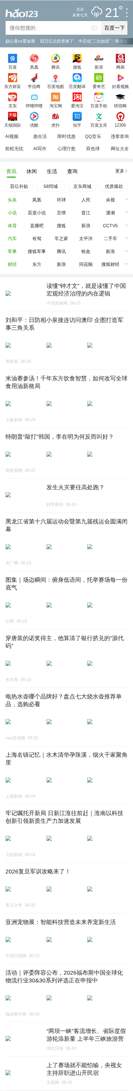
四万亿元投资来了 (57, 41)
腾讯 (55, 67)
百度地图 (55, 86)
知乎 (77, 125)
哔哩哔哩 (34, 105)
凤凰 (34, 67)
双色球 (93, 148)
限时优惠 (66, 136)
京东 (12, 105)
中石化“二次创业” (94, 41)
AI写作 (39, 148)
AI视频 (11, 136)
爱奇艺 (99, 86)
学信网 (34, 86)
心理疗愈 (66, 148)
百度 (12, 67)
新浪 (99, 67)
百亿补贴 (19, 186)
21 (112, 13)
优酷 (34, 125)
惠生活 (40, 136)
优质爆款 (114, 186)
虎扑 (55, 125)
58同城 (51, 186)
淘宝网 (55, 105)
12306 (120, 125)
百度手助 (98, 105)
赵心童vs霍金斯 (20, 41)
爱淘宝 (77, 105)
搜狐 (77, 67)
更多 (119, 170)
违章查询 (120, 136)
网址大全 (120, 148)
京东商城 (82, 186)
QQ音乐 (93, 136)
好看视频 (120, 86)
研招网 (120, 105)
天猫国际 (12, 125)
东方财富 (12, 86)
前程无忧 (14, 148)
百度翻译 (77, 86)
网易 (120, 67)
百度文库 (98, 125)
